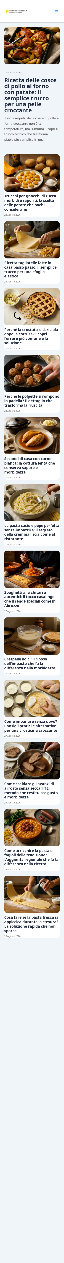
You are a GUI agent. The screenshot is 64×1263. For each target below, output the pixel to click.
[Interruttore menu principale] (56, 11)
